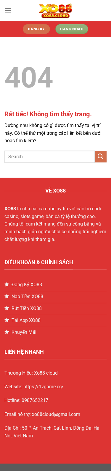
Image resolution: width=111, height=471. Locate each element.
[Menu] (8, 10)
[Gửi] (101, 156)
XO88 (10, 209)
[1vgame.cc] (55, 10)
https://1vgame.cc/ (43, 386)
